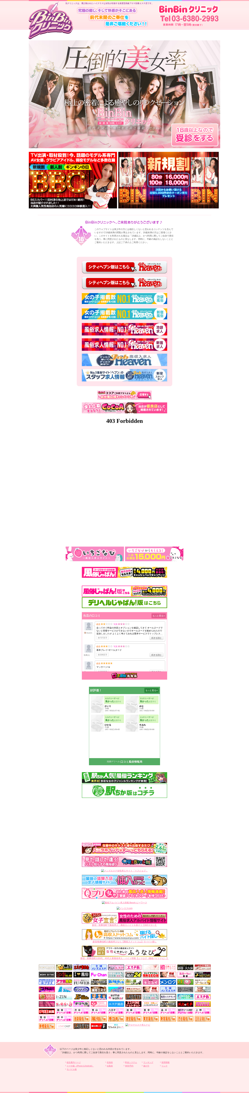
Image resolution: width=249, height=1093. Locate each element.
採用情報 (166, 1062)
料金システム (131, 1062)
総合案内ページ (74, 1062)
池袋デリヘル (113, 761)
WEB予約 (129, 1066)
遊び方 (146, 1066)
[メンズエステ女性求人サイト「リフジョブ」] (124, 871)
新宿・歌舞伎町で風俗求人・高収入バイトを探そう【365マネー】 (124, 925)
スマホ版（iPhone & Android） (80, 1066)
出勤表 (110, 1066)
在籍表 (110, 1062)
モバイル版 (72, 1069)
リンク (165, 1066)
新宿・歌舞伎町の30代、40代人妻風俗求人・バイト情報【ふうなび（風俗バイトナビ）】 (124, 958)
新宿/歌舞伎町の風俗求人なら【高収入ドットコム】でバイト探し (125, 941)
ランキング (148, 1062)
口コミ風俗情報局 (131, 761)
